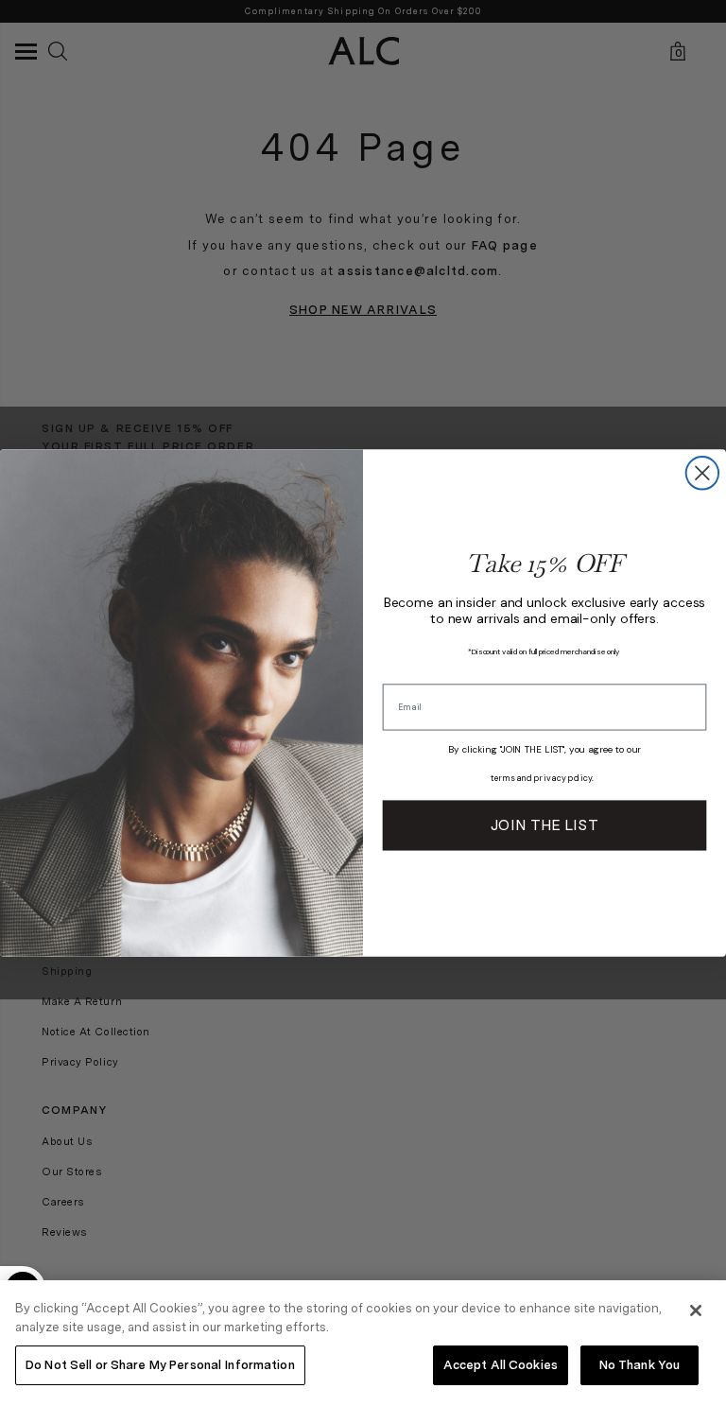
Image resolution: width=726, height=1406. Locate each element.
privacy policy (563, 778)
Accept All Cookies (500, 1365)
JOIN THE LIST (544, 825)
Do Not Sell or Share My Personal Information (160, 1365)
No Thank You (640, 1365)
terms (503, 778)
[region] (363, 1343)
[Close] (696, 1310)
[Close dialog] (702, 473)
